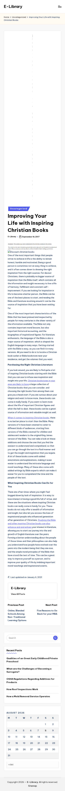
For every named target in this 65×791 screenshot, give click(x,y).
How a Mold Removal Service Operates (28, 696)
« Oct (11, 765)
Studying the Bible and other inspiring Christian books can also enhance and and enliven (32, 523)
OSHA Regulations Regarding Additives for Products (30, 680)
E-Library (13, 6)
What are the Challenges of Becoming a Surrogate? (28, 670)
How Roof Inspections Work (22, 689)
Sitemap (32, 785)
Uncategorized (18, 208)
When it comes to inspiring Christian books (28, 417)
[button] (18, 594)
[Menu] (59, 6)
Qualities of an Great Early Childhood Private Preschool (32, 660)
